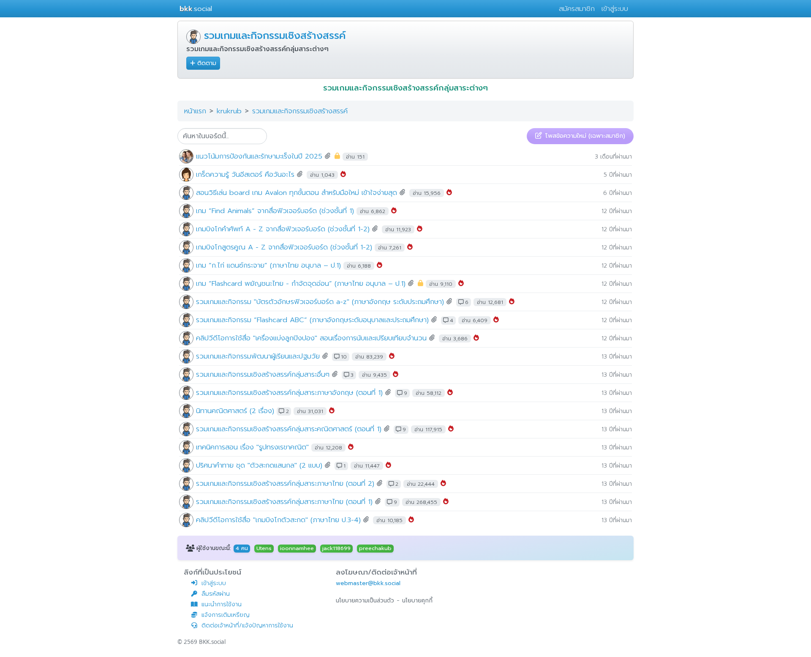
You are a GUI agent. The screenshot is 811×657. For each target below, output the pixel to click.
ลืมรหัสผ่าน (215, 593)
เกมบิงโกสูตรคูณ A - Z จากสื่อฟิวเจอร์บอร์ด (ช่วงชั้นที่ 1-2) (284, 247)
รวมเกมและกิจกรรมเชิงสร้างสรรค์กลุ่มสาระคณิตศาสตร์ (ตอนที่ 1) (288, 429)
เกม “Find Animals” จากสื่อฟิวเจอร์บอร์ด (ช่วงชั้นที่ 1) (275, 210)
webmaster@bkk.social (368, 583)
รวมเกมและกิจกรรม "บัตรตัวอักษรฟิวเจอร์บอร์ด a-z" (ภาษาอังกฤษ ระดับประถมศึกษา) (320, 301)
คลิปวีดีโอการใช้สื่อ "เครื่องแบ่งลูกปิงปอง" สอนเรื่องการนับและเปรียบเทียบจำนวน (311, 338)
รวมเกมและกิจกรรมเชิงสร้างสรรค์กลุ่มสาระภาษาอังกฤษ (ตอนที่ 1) (289, 392)
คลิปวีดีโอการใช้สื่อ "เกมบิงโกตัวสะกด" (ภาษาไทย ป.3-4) (278, 520)
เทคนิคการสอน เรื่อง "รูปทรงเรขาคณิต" (252, 447)
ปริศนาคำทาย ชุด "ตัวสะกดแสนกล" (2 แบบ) (259, 465)
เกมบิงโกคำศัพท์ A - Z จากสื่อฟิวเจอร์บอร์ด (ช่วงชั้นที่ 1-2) (283, 229)
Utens (264, 548)
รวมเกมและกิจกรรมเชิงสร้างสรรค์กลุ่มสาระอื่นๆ (262, 374)
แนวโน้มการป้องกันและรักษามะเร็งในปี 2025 (259, 156)
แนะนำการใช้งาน (221, 604)
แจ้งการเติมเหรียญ (225, 614)
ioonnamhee (297, 548)
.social (196, 8)
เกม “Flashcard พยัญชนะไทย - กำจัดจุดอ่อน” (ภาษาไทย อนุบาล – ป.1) (301, 283)
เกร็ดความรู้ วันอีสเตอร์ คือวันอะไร (246, 174)
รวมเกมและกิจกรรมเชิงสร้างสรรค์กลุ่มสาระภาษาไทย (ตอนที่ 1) (284, 501)
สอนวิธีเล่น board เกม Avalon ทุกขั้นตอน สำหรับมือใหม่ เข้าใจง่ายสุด (296, 192)
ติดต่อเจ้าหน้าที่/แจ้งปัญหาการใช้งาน (247, 625)
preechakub (375, 548)
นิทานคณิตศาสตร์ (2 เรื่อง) (235, 410)
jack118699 (336, 548)
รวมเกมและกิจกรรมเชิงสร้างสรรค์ (275, 35)
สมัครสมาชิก (577, 8)
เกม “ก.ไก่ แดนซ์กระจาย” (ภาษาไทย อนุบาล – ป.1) (268, 265)
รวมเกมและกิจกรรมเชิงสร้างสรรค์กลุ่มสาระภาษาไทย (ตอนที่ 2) (285, 483)
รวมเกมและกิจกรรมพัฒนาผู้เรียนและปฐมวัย (258, 356)
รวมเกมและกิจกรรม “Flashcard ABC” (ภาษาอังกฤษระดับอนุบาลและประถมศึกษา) (312, 320)
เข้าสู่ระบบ (614, 8)
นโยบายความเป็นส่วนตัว (365, 600)
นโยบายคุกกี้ (417, 600)
